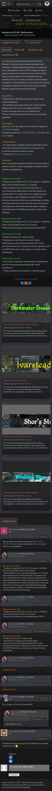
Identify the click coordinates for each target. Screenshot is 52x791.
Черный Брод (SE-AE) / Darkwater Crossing (20, 325)
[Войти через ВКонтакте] (11, 761)
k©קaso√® (44, 16)
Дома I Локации (11, 35)
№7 (10, 600)
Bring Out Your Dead (23, 154)
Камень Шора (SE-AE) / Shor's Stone (17, 437)
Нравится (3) (42, 665)
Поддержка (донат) (11, 43)
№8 (10, 556)
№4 (12, 714)
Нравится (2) (42, 605)
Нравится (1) (42, 561)
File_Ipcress (13, 530)
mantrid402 (13, 732)
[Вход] (11, 757)
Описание (6, 50)
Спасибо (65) (35, 43)
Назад (3, 35)
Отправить (14, 775)
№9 (10, 532)
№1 (10, 734)
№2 (10, 699)
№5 (10, 660)
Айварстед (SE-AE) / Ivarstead (15, 381)
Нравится (43, 537)
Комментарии (9, 55)
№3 (10, 680)
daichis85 (13, 697)
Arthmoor (17, 16)
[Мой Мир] (29, 283)
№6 (10, 627)
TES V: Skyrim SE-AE (27, 35)
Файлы (19, 50)
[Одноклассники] (26, 283)
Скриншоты (34, 50)
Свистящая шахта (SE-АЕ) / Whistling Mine (20, 493)
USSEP (23, 133)
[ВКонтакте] (22, 283)
